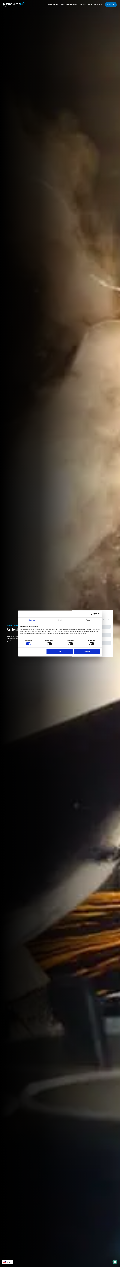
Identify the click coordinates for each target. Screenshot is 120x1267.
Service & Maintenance (68, 4)
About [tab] (88, 620)
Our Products (52, 4)
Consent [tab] (32, 620)
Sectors (82, 4)
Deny (59, 651)
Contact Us (110, 4)
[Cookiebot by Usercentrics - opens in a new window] (92, 614)
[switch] (49, 643)
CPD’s (90, 4)
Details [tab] (60, 620)
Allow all (87, 651)
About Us (97, 4)
